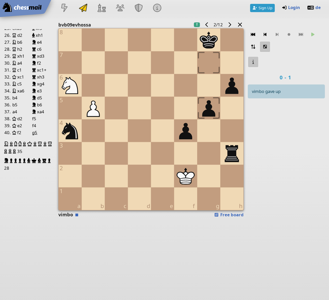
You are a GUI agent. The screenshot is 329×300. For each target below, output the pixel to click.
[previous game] (207, 25)
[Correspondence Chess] (83, 8)
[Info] (157, 8)
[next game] (229, 25)
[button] (7, 144)
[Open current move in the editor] (265, 46)
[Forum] (120, 8)
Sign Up (265, 7)
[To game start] (253, 34)
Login (294, 7)
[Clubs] (139, 8)
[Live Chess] (64, 8)
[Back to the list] (240, 25)
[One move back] (265, 34)
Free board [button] (231, 215)
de (318, 7)
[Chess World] (101, 8)
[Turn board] (253, 46)
